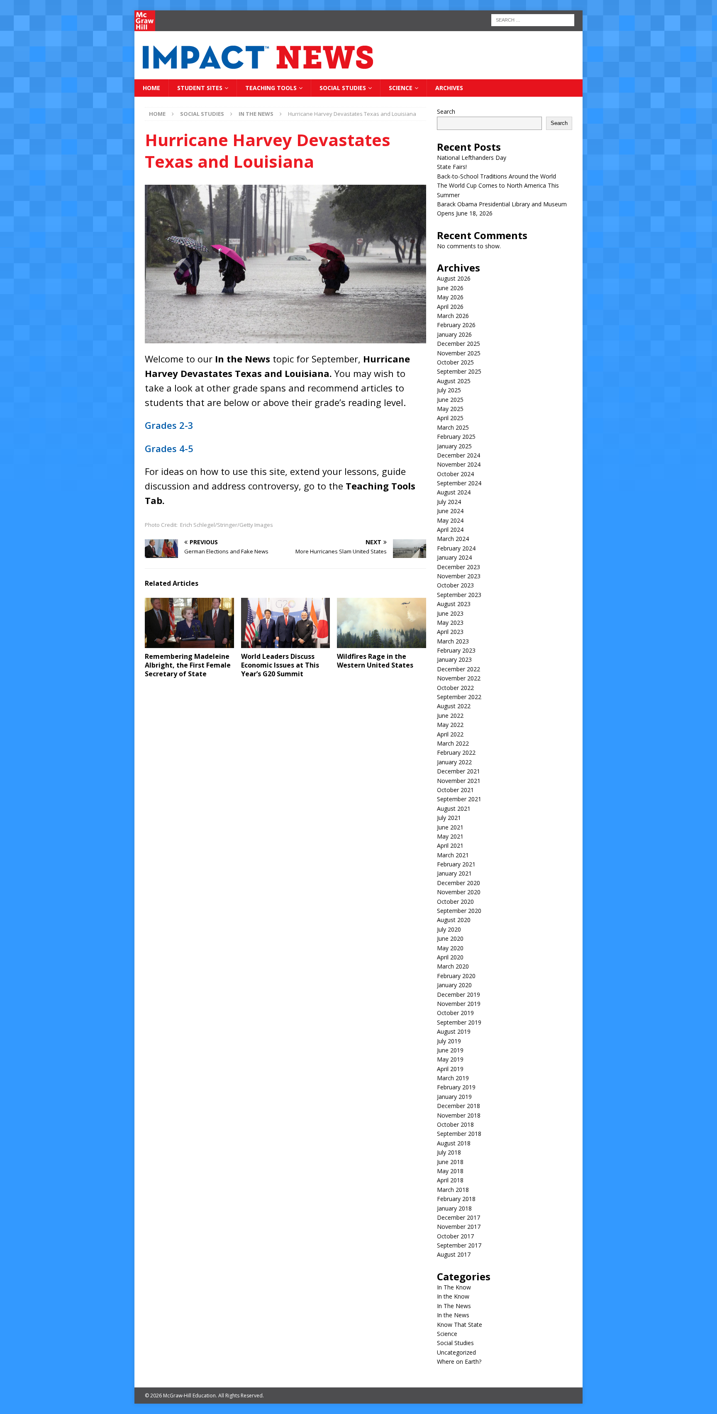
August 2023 (454, 604)
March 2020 (453, 966)
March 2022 (453, 743)
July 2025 (449, 390)
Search (446, 111)
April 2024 (450, 529)
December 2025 (458, 343)
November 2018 (458, 1115)
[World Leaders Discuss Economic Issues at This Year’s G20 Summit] (285, 623)
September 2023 (459, 595)
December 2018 (458, 1106)
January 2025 (454, 446)
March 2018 (453, 1190)
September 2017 (459, 1245)
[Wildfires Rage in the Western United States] (381, 623)
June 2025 (450, 400)
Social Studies (342, 88)
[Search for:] (532, 19)
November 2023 (458, 576)
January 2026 (454, 334)
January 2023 (454, 659)
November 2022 (458, 678)
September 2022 (459, 697)
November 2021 (458, 781)
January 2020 (454, 985)
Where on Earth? (459, 1361)
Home (151, 88)
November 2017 (458, 1227)
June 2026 (450, 288)
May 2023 (450, 622)
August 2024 (454, 492)
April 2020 (450, 957)
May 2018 (450, 1171)
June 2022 (450, 715)
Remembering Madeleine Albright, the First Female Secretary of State (188, 665)
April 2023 (450, 632)
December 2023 (458, 567)
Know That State (459, 1324)
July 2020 (449, 929)
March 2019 (453, 1078)
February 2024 (456, 548)
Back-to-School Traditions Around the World (496, 176)
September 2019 (459, 1022)
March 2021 (453, 855)
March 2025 (453, 427)
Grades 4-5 (169, 448)
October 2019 (455, 1013)
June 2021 (450, 827)
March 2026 (453, 316)
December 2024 (458, 455)
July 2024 (449, 502)
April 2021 (450, 845)
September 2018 (459, 1134)
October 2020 (455, 901)
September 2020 (459, 911)
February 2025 (456, 436)
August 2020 (454, 920)
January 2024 (454, 557)
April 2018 (450, 1180)
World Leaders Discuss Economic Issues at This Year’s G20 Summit (280, 665)
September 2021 (459, 799)
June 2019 (450, 1050)
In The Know (454, 1287)
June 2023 (450, 613)
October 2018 (455, 1124)
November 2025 (458, 353)
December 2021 (458, 771)
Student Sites (199, 88)
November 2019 (458, 1004)
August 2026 (454, 278)
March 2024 (453, 539)
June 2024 (450, 511)
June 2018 (450, 1162)
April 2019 (450, 1069)
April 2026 (450, 307)
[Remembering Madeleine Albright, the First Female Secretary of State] (189, 623)
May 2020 (450, 948)
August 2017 (454, 1254)
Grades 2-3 (169, 425)
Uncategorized (456, 1352)
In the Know (453, 1296)
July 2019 (449, 1041)
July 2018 (449, 1152)
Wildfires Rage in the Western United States (375, 661)
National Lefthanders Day (471, 157)
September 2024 (459, 483)
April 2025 (450, 418)
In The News (454, 1306)
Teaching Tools (271, 88)
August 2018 (454, 1143)
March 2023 (453, 641)
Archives (449, 88)
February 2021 (456, 864)
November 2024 (458, 464)
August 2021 (454, 808)
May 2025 (450, 409)
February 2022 (456, 752)
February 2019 (456, 1087)
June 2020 (450, 938)
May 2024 (450, 520)
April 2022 (450, 734)
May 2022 (450, 725)
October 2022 (455, 688)
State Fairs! (452, 167)
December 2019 (458, 994)
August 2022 (454, 706)
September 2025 (459, 371)
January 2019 (454, 1097)
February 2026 (456, 325)
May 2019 (450, 1059)
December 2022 (458, 669)
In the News (453, 1315)
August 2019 (454, 1031)
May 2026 (450, 297)
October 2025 (455, 362)
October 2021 (455, 790)
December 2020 (458, 883)
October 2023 (455, 585)
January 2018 (454, 1208)
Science (400, 88)
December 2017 (458, 1217)
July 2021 (449, 818)
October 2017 (455, 1236)
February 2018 (456, 1199)
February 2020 (456, 976)
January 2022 (454, 762)
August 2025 (454, 381)
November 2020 (458, 892)
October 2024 (455, 474)
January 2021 (454, 873)
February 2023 (456, 650)
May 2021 (450, 836)
